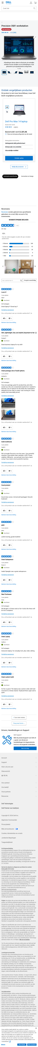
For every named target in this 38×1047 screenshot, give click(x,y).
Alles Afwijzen (22, 1044)
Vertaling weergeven (7, 310)
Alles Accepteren (32, 1044)
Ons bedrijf (5, 787)
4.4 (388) (13, 32)
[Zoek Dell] (34, 8)
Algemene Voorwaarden (9, 820)
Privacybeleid (5, 824)
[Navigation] (2, 2)
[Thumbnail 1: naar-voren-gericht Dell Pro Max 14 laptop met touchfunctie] (7, 107)
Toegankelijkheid (6, 842)
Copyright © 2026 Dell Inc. (10, 815)
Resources (4, 796)
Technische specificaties (10, 176)
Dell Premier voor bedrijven (10, 808)
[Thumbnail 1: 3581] (4, 72)
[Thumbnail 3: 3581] (15, 72)
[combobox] (19, 8)
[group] (19, 48)
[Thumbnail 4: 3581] (21, 72)
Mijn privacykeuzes (7, 829)
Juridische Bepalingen (8, 838)
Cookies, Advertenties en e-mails (11, 833)
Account (4, 758)
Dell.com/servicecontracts (8, 889)
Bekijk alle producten (18, 166)
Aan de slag (25, 748)
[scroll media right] (35, 267)
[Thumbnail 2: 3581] (9, 72)
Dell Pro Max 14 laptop (16, 121)
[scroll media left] (3, 267)
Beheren (3, 1044)
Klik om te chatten (24, 939)
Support (4, 762)
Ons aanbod (5, 783)
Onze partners (6, 792)
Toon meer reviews (19, 717)
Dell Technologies (7, 803)
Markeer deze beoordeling (8, 322)
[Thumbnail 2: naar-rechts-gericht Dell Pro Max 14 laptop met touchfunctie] (7, 111)
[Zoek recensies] (21, 280)
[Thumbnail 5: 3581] (26, 72)
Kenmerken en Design (27, 176)
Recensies (4, 212)
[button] (31, 2)
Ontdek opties (19, 158)
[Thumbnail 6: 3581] (32, 72)
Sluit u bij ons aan (7, 767)
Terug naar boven (18, 723)
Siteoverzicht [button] (5, 771)
